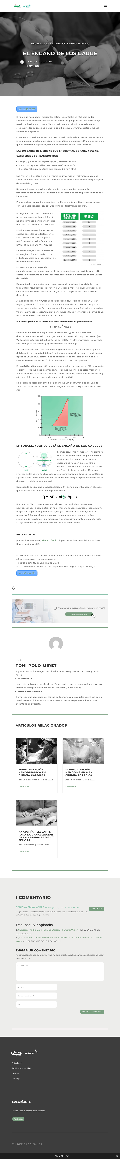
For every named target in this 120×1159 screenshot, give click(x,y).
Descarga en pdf (27, 109)
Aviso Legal (17, 1063)
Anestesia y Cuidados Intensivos (48, 44)
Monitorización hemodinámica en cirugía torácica (79, 772)
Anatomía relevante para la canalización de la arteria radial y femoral (36, 836)
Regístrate (18, 1119)
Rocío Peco (29, 844)
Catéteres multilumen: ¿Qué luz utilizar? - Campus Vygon (48, 930)
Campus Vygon (31, 779)
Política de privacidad (21, 1068)
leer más (24, 786)
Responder (96, 909)
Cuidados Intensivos (78, 44)
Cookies (15, 1073)
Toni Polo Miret (43, 61)
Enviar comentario (92, 1012)
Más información (27, 573)
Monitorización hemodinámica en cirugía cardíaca (32, 772)
